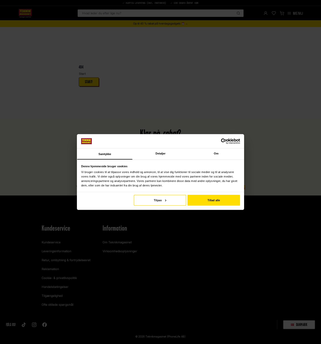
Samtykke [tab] (104, 154)
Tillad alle (213, 200)
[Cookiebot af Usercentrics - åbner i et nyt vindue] (223, 141)
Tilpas (158, 200)
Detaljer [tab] (160, 153)
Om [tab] (216, 153)
